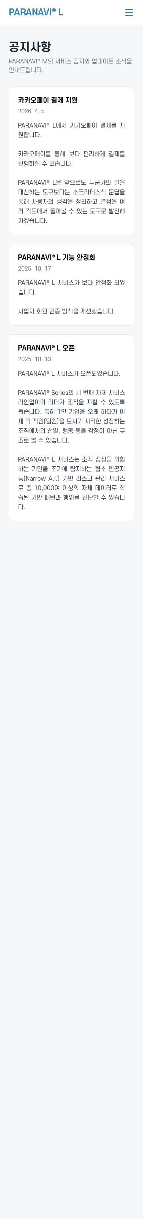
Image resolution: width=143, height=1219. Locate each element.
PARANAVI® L (36, 12)
